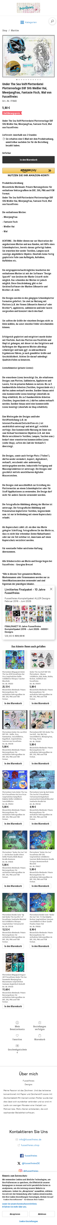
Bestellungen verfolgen (39, 1028)
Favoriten (17, 1039)
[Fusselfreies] (28, 7)
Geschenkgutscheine (17, 1051)
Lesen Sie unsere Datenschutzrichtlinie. (19, 1203)
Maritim (15, 30)
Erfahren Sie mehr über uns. (14, 1206)
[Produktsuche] (52, 21)
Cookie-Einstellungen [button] (28, 1221)
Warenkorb (39, 1039)
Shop (4, 30)
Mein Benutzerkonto (17, 1028)
